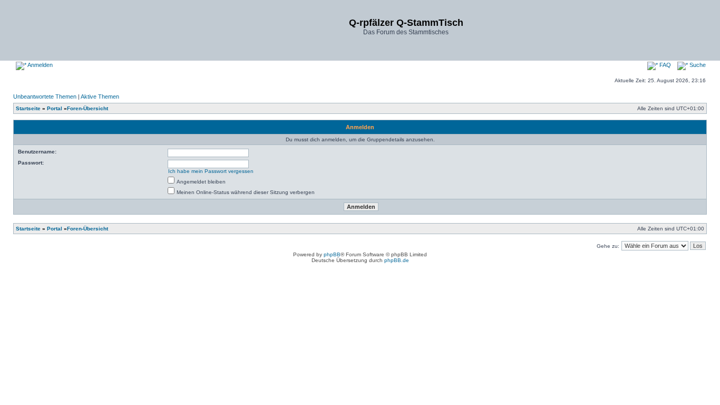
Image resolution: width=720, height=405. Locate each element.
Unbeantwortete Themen (44, 96)
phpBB (332, 254)
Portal (54, 108)
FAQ (664, 65)
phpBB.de (396, 260)
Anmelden (39, 65)
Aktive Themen (100, 96)
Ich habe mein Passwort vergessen (211, 171)
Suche (697, 65)
